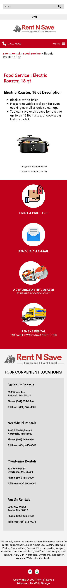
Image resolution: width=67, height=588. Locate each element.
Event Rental (11, 53)
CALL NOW (14, 43)
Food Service (32, 53)
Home (33, 16)
